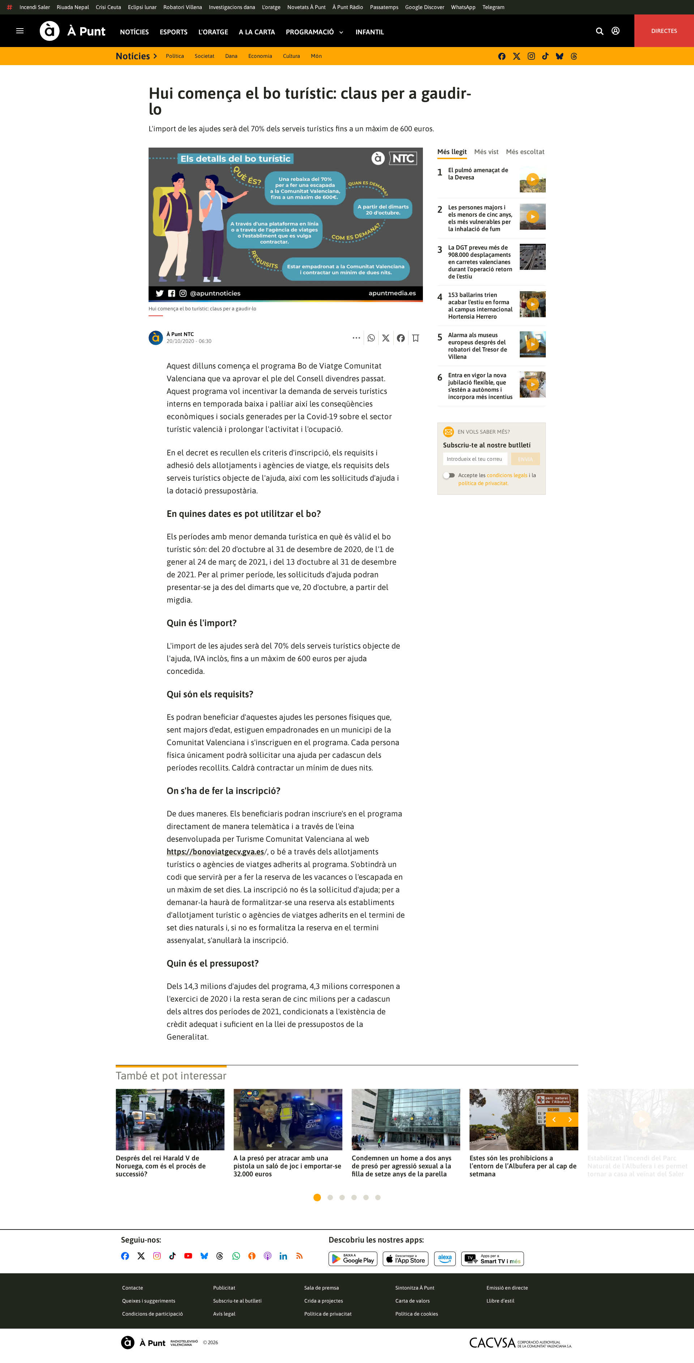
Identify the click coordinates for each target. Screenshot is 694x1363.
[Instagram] (531, 56)
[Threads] (574, 56)
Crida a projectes (323, 1301)
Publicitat (224, 1288)
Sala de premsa (321, 1288)
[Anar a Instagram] (158, 1256)
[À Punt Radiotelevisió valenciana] (159, 1342)
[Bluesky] (560, 56)
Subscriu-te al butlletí (237, 1301)
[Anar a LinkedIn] (285, 1256)
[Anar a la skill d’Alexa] (445, 1259)
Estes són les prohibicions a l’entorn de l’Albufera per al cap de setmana (523, 1166)
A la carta (257, 32)
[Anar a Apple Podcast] (269, 1256)
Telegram (494, 7)
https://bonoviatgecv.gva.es (215, 851)
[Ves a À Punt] (73, 31)
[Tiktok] (545, 56)
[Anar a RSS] (301, 1256)
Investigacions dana (232, 7)
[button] (317, 1197)
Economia (260, 56)
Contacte (132, 1288)
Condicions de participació (152, 1314)
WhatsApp (463, 7)
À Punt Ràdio (348, 7)
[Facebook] (502, 56)
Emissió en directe (507, 1288)
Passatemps (384, 7)
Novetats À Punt (306, 7)
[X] (516, 56)
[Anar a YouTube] (189, 1256)
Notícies (134, 32)
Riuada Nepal (73, 7)
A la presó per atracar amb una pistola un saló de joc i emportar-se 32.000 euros (287, 1166)
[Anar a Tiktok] (174, 1256)
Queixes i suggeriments (148, 1301)
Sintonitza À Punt (414, 1288)
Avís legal (224, 1314)
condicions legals (507, 475)
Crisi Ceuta (108, 7)
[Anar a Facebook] (126, 1256)
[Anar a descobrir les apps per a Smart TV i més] (492, 1259)
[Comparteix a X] (386, 338)
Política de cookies (416, 1314)
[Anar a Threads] (222, 1256)
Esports (174, 32)
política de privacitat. (483, 483)
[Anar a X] (142, 1256)
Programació (310, 32)
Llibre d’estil (500, 1301)
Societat (204, 56)
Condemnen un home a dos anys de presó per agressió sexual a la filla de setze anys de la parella (401, 1166)
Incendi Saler (35, 7)
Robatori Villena (182, 7)
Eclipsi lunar (142, 7)
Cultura (291, 56)
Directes (664, 30)
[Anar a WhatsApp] (237, 1256)
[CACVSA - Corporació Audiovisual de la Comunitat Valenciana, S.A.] (521, 1342)
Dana (231, 56)
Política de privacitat (328, 1314)
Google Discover (424, 7)
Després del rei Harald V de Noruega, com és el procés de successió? (161, 1166)
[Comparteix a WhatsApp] (371, 338)
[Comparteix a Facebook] (401, 338)
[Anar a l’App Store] (406, 1259)
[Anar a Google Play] (353, 1259)
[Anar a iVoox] (253, 1256)
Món (316, 56)
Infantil (370, 32)
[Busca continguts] (599, 32)
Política (175, 56)
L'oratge (271, 7)
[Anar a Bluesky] (206, 1256)
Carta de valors (412, 1301)
